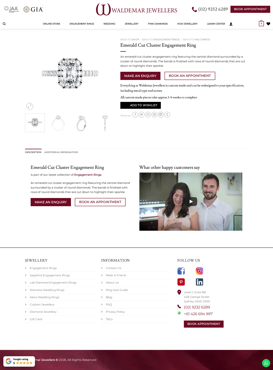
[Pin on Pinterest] (154, 115)
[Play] (191, 201)
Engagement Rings (82, 23)
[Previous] (31, 73)
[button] (231, 24)
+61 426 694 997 (198, 314)
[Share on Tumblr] (167, 115)
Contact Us (113, 268)
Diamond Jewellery (43, 311)
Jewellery (132, 23)
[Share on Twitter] (141, 115)
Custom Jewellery (42, 304)
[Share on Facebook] (135, 115)
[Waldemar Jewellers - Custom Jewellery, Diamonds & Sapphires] (136, 9)
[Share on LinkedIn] (161, 115)
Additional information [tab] (61, 152)
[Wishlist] (268, 24)
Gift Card (36, 319)
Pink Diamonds (158, 23)
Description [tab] (33, 152)
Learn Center (216, 23)
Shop (135, 39)
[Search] (4, 23)
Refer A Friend (116, 275)
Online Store (51, 23)
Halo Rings (202, 39)
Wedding (109, 23)
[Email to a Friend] (148, 115)
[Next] (108, 73)
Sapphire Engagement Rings (50, 275)
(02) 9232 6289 (197, 307)
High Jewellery (187, 23)
